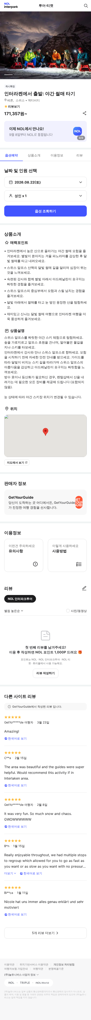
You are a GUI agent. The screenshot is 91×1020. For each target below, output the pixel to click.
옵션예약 (11, 155)
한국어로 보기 (17, 738)
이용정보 (57, 155)
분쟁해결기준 (56, 968)
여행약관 (38, 968)
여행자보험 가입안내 (16, 968)
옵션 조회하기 (45, 211)
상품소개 (34, 155)
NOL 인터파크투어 (20, 598)
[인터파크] (9, 5)
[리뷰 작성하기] (84, 588)
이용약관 (9, 964)
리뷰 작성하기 (45, 673)
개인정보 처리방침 (64, 964)
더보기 (8, 873)
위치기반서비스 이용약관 (34, 964)
